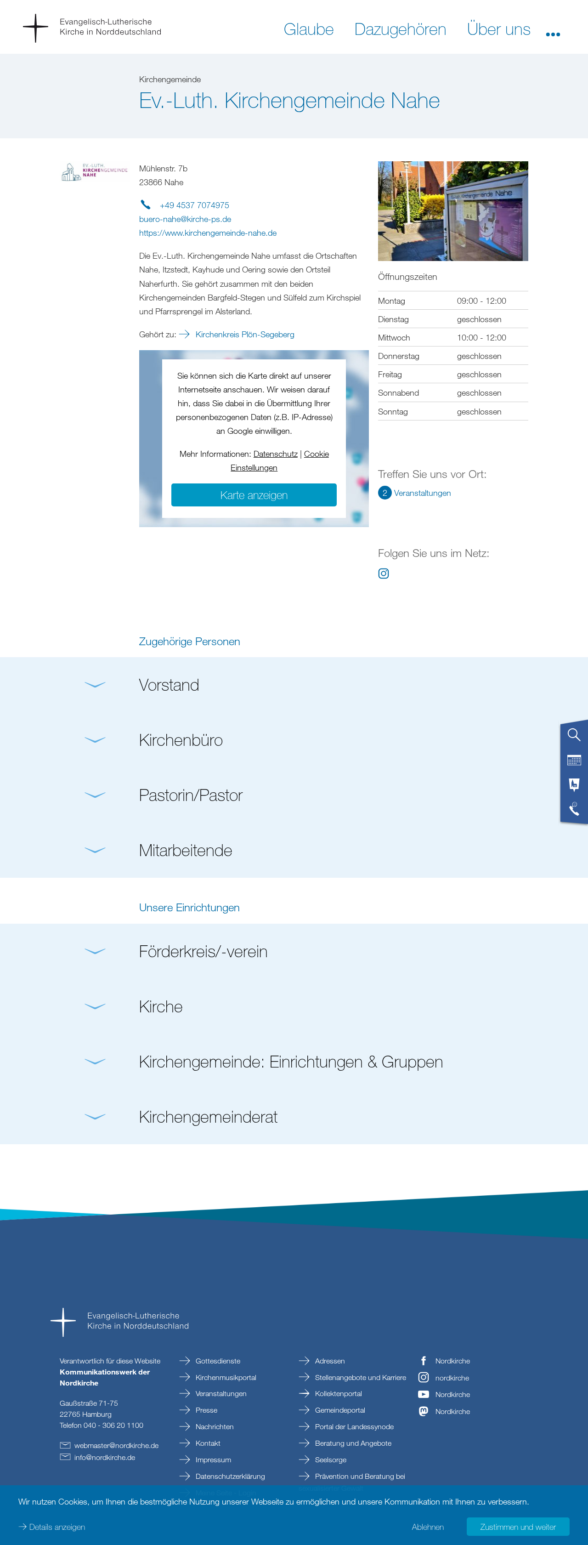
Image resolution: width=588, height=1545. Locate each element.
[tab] (574, 738)
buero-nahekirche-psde (185, 219)
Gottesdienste (217, 1361)
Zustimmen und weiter (518, 1527)
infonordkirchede (104, 1457)
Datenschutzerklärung (229, 1476)
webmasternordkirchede (116, 1445)
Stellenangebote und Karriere (359, 1377)
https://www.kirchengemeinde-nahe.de (208, 232)
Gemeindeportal (339, 1410)
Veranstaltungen (220, 1393)
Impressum (212, 1459)
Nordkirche (452, 1361)
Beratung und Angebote (352, 1443)
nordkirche (452, 1378)
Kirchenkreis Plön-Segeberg (243, 334)
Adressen (329, 1361)
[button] (553, 28)
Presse (205, 1410)
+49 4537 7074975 (194, 205)
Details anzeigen (57, 1527)
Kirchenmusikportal (225, 1377)
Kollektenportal (337, 1393)
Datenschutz (276, 454)
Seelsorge (329, 1459)
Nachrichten (214, 1426)
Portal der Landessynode (353, 1426)
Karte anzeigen (254, 494)
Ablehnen (428, 1527)
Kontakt (207, 1443)
